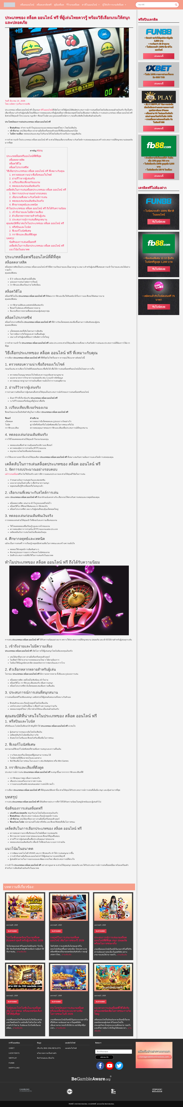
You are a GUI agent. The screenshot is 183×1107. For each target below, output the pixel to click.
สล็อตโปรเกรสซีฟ (18, 167)
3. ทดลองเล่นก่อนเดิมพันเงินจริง (26, 201)
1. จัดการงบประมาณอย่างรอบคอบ (28, 193)
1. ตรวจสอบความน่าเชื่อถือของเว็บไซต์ (30, 174)
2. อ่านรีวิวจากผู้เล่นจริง (22, 178)
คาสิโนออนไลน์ (89, 4)
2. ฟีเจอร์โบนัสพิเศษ (20, 230)
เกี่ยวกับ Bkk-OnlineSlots (49, 1048)
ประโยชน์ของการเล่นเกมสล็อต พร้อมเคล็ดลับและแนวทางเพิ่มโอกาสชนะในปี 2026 (67, 1011)
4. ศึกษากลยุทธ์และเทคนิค (23, 204)
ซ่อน (39, 150)
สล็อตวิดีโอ (15, 163)
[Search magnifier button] (176, 4)
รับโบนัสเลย (158, 221)
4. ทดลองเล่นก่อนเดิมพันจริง (24, 186)
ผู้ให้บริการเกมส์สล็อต (112, 4)
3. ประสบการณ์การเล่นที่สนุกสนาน (28, 219)
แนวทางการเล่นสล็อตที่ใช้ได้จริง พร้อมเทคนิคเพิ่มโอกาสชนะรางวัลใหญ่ (112, 1011)
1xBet (12, 1048)
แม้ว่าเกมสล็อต (11, 474)
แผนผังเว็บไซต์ (71, 1048)
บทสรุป (10, 238)
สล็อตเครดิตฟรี (44, 4)
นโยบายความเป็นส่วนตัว (47, 1053)
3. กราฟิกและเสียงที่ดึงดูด (23, 234)
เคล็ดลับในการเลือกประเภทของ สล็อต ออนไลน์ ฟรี (36, 245)
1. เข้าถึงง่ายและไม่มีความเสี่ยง (26, 212)
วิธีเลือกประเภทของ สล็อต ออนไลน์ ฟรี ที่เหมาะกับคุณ (35, 171)
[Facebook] (99, 1066)
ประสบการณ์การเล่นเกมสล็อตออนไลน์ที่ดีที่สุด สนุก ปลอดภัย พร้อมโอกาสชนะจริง (110, 940)
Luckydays (14, 1053)
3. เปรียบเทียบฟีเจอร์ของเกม (24, 182)
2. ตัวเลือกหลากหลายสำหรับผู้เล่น (27, 215)
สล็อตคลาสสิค (16, 159)
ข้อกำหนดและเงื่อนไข (45, 1058)
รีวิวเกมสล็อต (72, 4)
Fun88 (11, 1063)
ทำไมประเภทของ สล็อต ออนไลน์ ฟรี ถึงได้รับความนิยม (36, 208)
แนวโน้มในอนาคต (19, 249)
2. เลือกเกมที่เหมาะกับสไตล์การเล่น (28, 197)
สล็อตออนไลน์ (27, 4)
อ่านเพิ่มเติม (21, 952)
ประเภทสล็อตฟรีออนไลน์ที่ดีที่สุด (23, 156)
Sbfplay (13, 1058)
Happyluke (14, 1068)
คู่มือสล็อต (59, 4)
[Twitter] (118, 1066)
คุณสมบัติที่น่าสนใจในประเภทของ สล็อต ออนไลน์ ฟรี (35, 223)
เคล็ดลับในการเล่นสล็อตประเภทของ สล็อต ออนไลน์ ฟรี (36, 189)
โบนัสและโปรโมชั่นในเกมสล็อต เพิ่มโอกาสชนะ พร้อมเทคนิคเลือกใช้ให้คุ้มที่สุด (24, 1011)
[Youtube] (109, 1066)
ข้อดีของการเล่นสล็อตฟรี (22, 242)
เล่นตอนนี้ (158, 56)
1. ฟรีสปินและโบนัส (20, 227)
